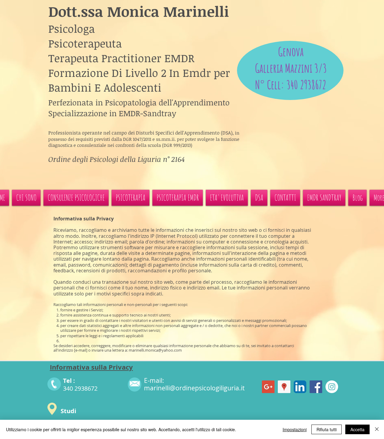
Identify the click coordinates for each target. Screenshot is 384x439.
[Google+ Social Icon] (268, 386)
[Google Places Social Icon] (284, 386)
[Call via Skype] (291, 173)
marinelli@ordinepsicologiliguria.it (194, 388)
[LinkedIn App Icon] (300, 386)
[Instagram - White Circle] (332, 386)
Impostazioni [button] (295, 429)
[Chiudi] (376, 429)
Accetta (357, 429)
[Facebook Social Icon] (316, 386)
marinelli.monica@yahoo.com (155, 350)
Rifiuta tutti (326, 429)
